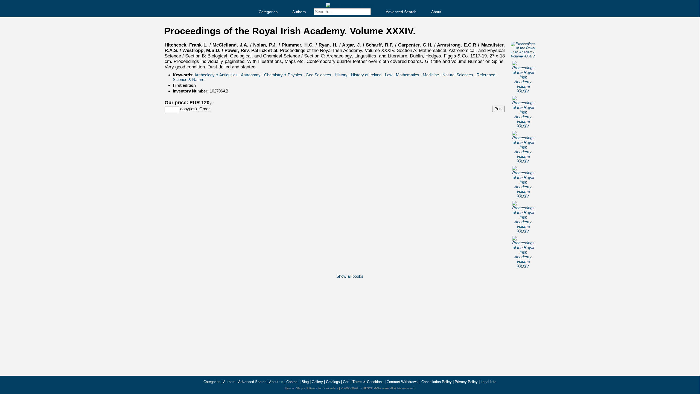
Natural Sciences (457, 75)
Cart (346, 382)
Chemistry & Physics (283, 75)
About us (276, 382)
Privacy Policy (466, 382)
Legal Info (488, 382)
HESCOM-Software (376, 388)
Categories (268, 12)
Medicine (431, 75)
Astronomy (251, 75)
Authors (299, 12)
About (436, 12)
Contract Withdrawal (402, 382)
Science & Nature (188, 79)
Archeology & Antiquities (216, 75)
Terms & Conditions (368, 382)
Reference (486, 75)
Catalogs (333, 382)
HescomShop (294, 388)
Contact (292, 382)
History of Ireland (366, 75)
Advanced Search (401, 12)
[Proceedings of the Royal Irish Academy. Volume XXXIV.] (523, 56)
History (341, 75)
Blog (305, 382)
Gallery (317, 382)
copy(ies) (188, 108)
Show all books (349, 276)
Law (388, 75)
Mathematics (407, 75)
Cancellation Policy (436, 382)
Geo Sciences (318, 75)
